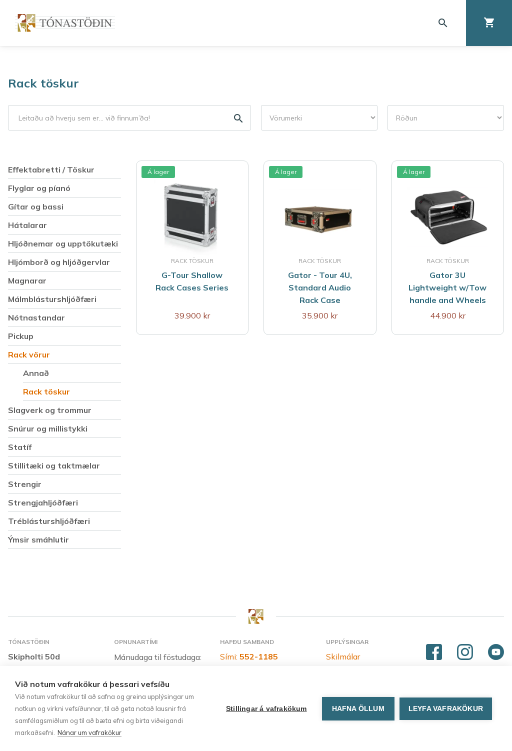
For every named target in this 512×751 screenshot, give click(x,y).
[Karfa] (489, 23)
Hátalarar (27, 225)
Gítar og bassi (36, 207)
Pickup (21, 336)
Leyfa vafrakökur (445, 708)
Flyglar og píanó (39, 188)
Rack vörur (29, 355)
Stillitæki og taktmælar (54, 465)
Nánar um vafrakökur (90, 732)
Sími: (249, 657)
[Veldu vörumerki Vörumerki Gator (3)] (319, 117)
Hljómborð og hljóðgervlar (59, 262)
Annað (36, 373)
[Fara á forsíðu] (65, 23)
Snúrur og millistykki (48, 429)
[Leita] (443, 23)
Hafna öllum (358, 708)
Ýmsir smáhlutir (38, 539)
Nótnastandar (36, 317)
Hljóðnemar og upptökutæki (63, 243)
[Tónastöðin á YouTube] (496, 652)
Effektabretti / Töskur (51, 169)
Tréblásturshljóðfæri (49, 521)
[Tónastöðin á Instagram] (465, 652)
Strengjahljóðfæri (43, 503)
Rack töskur (43, 83)
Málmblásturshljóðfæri (52, 299)
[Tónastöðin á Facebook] (434, 652)
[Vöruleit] (129, 117)
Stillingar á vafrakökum (266, 708)
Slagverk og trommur (50, 410)
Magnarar (27, 281)
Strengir (25, 484)
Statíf (20, 447)
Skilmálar (343, 657)
